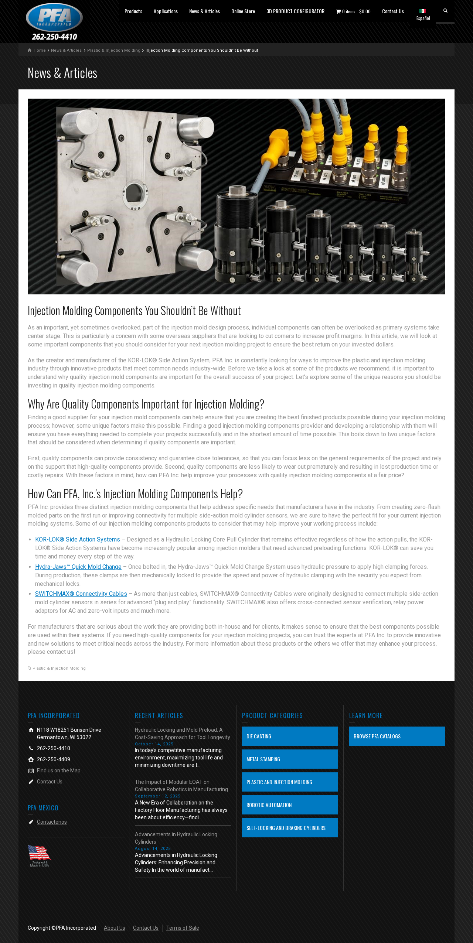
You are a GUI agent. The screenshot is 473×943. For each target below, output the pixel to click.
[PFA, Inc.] (54, 21)
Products (133, 11)
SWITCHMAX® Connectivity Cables (81, 593)
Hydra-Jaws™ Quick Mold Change (78, 566)
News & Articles (204, 11)
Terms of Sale (182, 928)
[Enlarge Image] (236, 196)
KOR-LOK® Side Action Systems (77, 539)
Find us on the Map (59, 770)
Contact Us (393, 11)
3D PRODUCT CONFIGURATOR (295, 11)
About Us (114, 928)
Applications (166, 11)
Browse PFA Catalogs (377, 736)
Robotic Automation (269, 805)
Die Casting (258, 736)
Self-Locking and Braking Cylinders (286, 827)
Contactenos (52, 822)
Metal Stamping (263, 759)
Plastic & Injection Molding (59, 668)
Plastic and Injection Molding (279, 782)
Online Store (243, 11)
